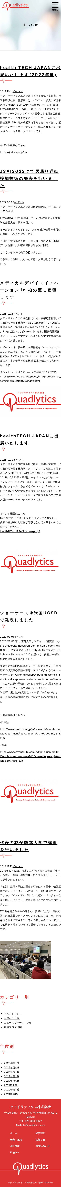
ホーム (13, 1133)
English (14, 1152)
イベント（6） (12, 1013)
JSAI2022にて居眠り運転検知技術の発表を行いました (29, 178)
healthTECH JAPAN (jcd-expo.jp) (20, 531)
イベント (18, 91)
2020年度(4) (11, 1089)
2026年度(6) (11, 1063)
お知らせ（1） (12, 1018)
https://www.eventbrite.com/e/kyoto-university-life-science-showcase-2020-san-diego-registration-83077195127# (30, 756)
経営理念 (40, 1133)
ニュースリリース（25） (18, 1022)
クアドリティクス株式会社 (30, 1107)
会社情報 (15, 1146)
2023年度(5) (11, 1076)
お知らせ (40, 1139)
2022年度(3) (11, 1080)
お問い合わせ (43, 1146)
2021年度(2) (11, 1085)
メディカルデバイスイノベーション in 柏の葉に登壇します (29, 289)
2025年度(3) (11, 1067)
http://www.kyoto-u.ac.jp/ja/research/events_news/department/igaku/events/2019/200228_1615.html (30, 734)
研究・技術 (16, 1139)
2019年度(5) (11, 1094)
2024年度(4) (11, 1071)
